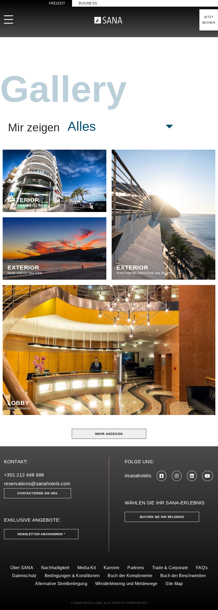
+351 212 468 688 (24, 475)
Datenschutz (24, 575)
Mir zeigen (34, 127)
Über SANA (21, 567)
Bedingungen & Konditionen (72, 575)
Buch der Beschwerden (183, 575)
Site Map (174, 583)
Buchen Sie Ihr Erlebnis (162, 516)
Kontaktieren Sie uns (37, 493)
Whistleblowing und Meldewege (126, 583)
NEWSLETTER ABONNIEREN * (41, 534)
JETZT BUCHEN (208, 19)
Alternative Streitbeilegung (61, 583)
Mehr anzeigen (109, 433)
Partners (135, 567)
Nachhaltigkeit (55, 567)
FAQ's (202, 567)
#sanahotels (138, 475)
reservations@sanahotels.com (37, 483)
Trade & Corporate (170, 567)
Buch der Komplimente (130, 575)
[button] (120, 126)
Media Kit (86, 567)
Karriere (111, 567)
